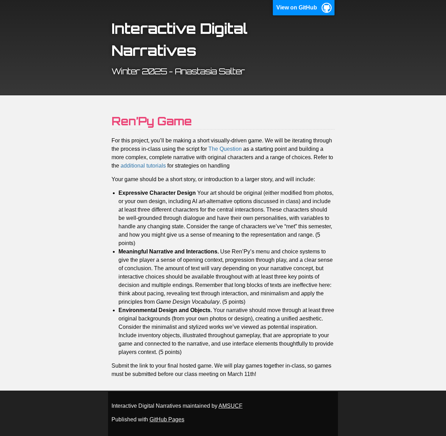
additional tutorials (143, 166)
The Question (225, 149)
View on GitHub (296, 7)
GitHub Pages (166, 419)
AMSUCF (230, 406)
